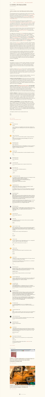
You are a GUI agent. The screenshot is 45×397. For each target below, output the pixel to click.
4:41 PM (13, 155)
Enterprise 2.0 (25, 40)
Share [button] (10, 118)
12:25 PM (13, 313)
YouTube (32, 38)
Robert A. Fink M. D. (15, 226)
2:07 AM (13, 245)
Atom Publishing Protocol (16, 37)
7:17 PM (13, 216)
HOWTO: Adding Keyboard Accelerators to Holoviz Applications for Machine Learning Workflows (22, 360)
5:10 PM (13, 165)
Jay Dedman (14, 283)
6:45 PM (13, 211)
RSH (28, 16)
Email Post (13, 118)
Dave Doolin (14, 213)
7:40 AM (13, 264)
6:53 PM (13, 343)
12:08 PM (13, 300)
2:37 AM (13, 254)
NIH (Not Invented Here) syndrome (23, 85)
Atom (27, 36)
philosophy (19, 68)
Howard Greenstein (15, 309)
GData (25, 22)
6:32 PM (13, 203)
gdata (12, 119)
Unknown (13, 239)
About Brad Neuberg (29, 2)
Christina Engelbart (15, 276)
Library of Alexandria (31, 14)
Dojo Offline (32, 16)
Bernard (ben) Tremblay (16, 336)
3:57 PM (13, 333)
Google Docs (29, 38)
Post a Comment (12, 345)
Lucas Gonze (14, 162)
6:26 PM (13, 190)
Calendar (11, 39)
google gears (17, 119)
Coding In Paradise (18, 5)
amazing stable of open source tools (22, 30)
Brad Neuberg (14, 142)
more (31, 22)
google (14, 119)
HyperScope (15, 18)
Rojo (23, 34)
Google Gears (22, 22)
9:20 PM (13, 236)
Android (28, 22)
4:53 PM (13, 160)
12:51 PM (13, 319)
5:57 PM (13, 173)
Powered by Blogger (23, 394)
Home (14, 2)
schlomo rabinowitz (15, 316)
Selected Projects (20, 2)
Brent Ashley (14, 167)
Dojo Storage (26, 16)
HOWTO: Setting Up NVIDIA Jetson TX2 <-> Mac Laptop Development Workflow (22, 386)
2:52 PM (13, 324)
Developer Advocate (13, 21)
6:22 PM (13, 182)
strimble (13, 327)
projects (20, 119)
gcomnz (13, 257)
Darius (13, 218)
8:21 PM (13, 223)
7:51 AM (13, 274)
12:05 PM (13, 288)
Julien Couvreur (14, 135)
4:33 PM (13, 148)
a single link (28, 341)
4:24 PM (13, 140)
